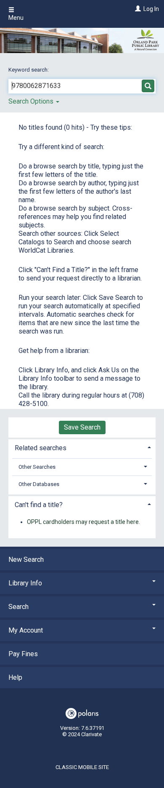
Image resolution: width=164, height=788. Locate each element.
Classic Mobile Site (82, 767)
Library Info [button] (25, 583)
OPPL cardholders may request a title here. (83, 521)
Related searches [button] (40, 448)
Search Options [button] (31, 101)
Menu (16, 17)
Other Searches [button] (37, 467)
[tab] (82, 447)
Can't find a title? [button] (39, 505)
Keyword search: (29, 70)
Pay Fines (23, 654)
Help (15, 677)
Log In (151, 8)
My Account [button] (25, 630)
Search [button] (18, 607)
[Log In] (137, 8)
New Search (26, 560)
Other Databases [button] (39, 484)
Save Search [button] (82, 427)
